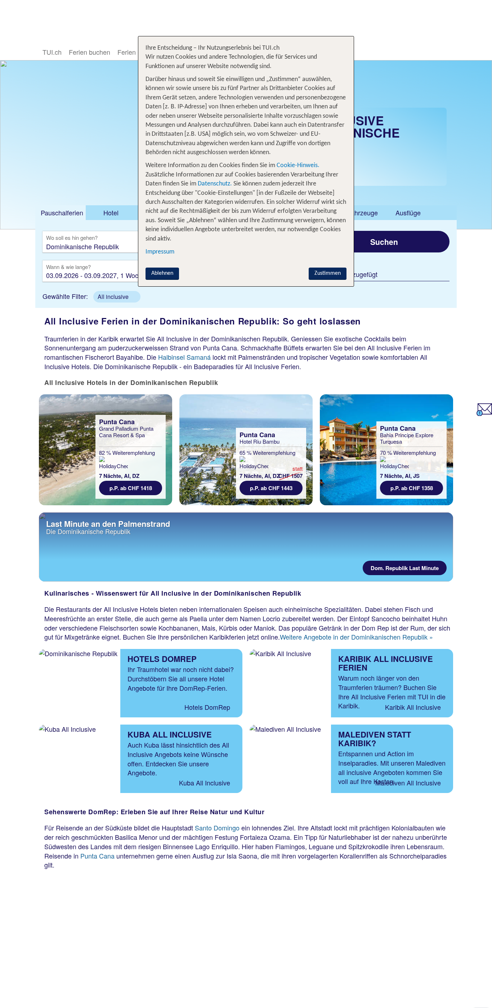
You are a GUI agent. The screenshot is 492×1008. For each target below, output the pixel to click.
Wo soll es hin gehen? (72, 238)
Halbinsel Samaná (184, 357)
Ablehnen (162, 273)
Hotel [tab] (110, 212)
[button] (116, 297)
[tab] (60, 212)
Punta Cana (97, 855)
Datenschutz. (215, 184)
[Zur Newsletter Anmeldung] (484, 413)
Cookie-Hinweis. (297, 165)
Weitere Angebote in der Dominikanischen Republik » (356, 636)
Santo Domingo (217, 827)
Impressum (160, 252)
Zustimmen (327, 273)
